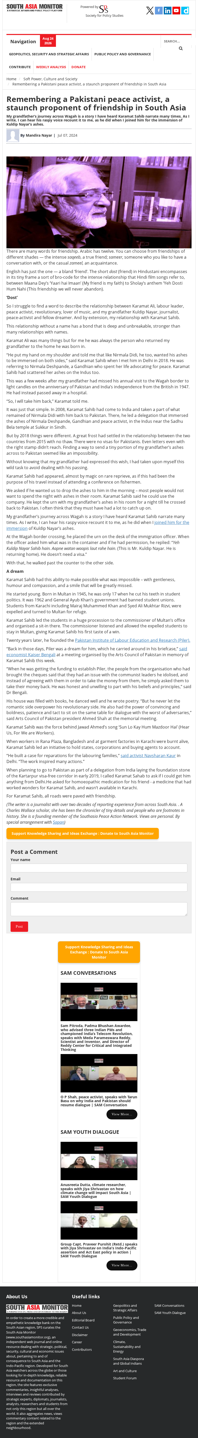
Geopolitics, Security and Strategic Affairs (49, 54)
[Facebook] (159, 10)
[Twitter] (150, 10)
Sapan (58, 822)
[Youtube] (176, 10)
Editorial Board (83, 1320)
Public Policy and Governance (122, 54)
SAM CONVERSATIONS (88, 972)
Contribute (20, 67)
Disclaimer (80, 1334)
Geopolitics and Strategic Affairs (125, 1308)
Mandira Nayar (39, 135)
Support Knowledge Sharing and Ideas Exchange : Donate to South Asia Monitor (83, 833)
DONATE (78, 67)
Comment (19, 898)
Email (15, 878)
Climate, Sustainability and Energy (127, 1346)
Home (11, 78)
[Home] (34, 8)
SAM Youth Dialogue (90, 1131)
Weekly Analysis (51, 67)
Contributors (82, 1349)
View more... (122, 1114)
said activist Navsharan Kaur (148, 755)
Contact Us (80, 1327)
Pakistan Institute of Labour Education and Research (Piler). (132, 640)
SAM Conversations (169, 1305)
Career (77, 1342)
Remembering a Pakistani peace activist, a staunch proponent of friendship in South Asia (96, 103)
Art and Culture (125, 1371)
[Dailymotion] (185, 10)
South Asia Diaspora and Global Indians (128, 1361)
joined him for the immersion (151, 120)
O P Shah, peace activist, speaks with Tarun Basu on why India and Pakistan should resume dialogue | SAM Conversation (99, 1100)
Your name (20, 859)
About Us (79, 1312)
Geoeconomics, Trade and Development (129, 1332)
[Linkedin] (167, 10)
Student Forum (125, 1378)
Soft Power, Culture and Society (50, 78)
